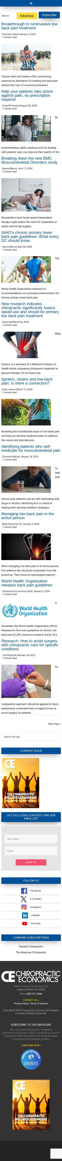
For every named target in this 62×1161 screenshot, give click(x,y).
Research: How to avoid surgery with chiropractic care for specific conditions (29, 645)
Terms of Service (39, 1003)
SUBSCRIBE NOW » (31, 1045)
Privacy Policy (21, 1003)
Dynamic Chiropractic (31, 946)
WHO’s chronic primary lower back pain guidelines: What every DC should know (30, 236)
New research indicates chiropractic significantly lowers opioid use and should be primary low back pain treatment (30, 309)
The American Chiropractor (31, 952)
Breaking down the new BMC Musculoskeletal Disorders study (30, 160)
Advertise (27, 16)
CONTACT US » (31, 1000)
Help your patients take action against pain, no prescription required (27, 95)
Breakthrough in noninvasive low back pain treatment (29, 26)
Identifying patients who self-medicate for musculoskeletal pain (30, 448)
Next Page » (54, 724)
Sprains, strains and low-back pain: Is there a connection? (27, 381)
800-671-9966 (34, 993)
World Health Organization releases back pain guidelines (26, 583)
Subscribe (49, 15)
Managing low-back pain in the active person (27, 516)
